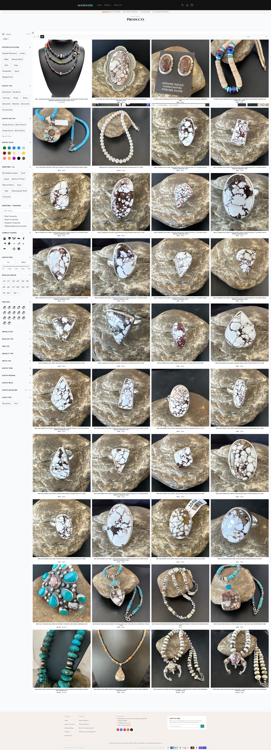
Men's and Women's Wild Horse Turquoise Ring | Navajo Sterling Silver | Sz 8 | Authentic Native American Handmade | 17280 (121, 559)
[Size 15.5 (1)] (23, 318)
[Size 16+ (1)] (4, 323)
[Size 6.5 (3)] (23, 307)
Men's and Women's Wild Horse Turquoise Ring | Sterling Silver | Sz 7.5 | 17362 (240, 558)
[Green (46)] (4, 148)
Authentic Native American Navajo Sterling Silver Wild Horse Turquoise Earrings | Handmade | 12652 (180, 100)
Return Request (84, 724)
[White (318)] (19, 153)
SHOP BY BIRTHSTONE (9, 390)
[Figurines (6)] (23, 238)
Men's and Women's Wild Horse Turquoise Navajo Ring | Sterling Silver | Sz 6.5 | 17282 (239, 363)
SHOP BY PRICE (7, 257)
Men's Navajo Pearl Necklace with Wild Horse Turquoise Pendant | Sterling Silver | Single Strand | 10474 (180, 624)
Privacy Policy (150, 747)
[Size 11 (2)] (14, 318)
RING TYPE (5, 346)
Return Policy (141, 747)
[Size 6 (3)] (19, 307)
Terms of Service (160, 747)
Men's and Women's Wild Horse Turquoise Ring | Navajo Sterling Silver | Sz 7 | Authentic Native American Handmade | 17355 (121, 494)
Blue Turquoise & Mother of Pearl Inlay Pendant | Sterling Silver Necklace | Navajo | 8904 (61, 167)
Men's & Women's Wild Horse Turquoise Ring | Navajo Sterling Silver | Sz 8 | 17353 (121, 363)
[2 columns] (35, 36)
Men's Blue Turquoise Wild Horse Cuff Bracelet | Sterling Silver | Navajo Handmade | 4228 (61, 624)
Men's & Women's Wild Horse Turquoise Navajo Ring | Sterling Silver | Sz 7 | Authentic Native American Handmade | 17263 (180, 168)
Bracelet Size (7, 332)
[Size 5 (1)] (9, 307)
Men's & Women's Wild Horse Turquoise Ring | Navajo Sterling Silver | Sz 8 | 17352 (62, 363)
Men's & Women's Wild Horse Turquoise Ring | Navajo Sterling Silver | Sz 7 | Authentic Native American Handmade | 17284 (61, 298)
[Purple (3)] (14, 158)
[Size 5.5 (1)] (14, 307)
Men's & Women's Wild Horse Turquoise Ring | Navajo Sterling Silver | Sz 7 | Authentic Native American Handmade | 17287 (121, 298)
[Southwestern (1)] (14, 249)
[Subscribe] (202, 726)
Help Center (68, 735)
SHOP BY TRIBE (7, 368)
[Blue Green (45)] (9, 148)
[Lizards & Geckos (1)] (19, 243)
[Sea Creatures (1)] (4, 249)
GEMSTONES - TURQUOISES (11, 206)
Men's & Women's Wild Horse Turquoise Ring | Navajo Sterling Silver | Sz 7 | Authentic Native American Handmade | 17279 (239, 233)
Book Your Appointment (86, 728)
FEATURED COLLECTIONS (10, 47)
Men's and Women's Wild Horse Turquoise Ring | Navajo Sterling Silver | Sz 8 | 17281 (239, 493)
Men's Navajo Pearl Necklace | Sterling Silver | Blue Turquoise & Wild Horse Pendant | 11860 (240, 624)
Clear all (28, 34)
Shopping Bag (69, 728)
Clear (26, 390)
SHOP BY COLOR (7, 142)
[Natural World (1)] (23, 243)
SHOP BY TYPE (7, 86)
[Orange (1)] (9, 158)
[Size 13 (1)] (19, 318)
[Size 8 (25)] (14, 313)
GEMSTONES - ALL (8, 167)
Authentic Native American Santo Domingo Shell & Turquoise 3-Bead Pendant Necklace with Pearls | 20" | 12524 (240, 100)
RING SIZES (6, 302)
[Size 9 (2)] (23, 313)
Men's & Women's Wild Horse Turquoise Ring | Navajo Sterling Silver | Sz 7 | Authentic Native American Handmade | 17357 (180, 298)
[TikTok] (131, 729)
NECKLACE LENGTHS (9, 275)
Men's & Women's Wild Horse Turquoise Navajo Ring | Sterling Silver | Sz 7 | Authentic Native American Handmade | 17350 (239, 168)
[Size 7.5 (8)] (9, 313)
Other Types (7, 397)
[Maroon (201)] (4, 153)
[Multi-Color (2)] (23, 158)
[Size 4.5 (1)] (4, 307)
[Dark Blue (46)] (14, 148)
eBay (124, 729)
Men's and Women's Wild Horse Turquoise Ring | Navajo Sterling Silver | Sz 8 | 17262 (180, 493)
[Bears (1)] (4, 238)
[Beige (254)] (14, 153)
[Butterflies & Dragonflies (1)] (14, 238)
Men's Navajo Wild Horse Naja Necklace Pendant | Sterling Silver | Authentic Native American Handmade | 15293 (239, 690)
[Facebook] (121, 729)
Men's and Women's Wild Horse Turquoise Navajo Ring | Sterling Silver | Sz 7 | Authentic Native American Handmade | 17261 (62, 429)
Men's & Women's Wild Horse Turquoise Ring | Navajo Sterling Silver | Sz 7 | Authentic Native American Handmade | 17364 (239, 298)
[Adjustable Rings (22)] (9, 323)
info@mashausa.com (124, 723)
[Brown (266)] (9, 153)
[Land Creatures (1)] (14, 243)
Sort (248, 36)
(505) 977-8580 (122, 720)
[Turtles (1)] (19, 249)
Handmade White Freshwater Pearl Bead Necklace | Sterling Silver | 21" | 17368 (121, 167)
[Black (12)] (19, 158)
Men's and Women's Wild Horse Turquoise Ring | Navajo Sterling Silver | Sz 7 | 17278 (180, 428)
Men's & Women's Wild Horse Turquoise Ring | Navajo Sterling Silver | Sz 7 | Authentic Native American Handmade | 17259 (180, 233)
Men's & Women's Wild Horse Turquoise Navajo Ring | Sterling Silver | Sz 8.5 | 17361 (120, 232)
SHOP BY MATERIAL (9, 375)
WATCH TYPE (6, 361)
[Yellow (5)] (23, 153)
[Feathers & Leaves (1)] (19, 238)
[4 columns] (42, 36)
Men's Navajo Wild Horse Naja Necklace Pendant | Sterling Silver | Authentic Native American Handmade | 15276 (180, 690)
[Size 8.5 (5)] (19, 313)
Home (132, 16)
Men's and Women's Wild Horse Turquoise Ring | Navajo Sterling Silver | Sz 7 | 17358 (239, 428)
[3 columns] (38, 36)
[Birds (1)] (9, 238)
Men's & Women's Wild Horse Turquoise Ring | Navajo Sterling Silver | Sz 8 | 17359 (180, 363)
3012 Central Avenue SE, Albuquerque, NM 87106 (132, 718)
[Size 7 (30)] (4, 313)
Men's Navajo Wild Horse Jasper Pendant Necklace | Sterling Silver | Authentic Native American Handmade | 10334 (121, 690)
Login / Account (70, 724)
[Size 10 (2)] (9, 318)
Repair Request (84, 720)
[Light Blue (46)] (23, 148)
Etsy (128, 729)
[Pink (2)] (4, 158)
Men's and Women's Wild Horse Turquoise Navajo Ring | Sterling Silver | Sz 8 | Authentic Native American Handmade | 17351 (121, 429)
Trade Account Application (87, 731)
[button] (108, 5)
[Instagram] (117, 729)
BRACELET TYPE (7, 354)
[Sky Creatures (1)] (9, 249)
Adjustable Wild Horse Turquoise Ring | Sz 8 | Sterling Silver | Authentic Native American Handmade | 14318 (121, 100)
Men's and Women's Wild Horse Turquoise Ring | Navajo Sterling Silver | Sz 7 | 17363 (61, 493)
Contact (67, 731)
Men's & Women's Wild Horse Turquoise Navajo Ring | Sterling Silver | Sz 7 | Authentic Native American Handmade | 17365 (61, 233)
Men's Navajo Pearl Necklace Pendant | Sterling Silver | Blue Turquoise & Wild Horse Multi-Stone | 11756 (121, 624)
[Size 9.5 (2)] (4, 318)
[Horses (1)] (9, 243)
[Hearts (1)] (4, 243)
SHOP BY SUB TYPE (8, 119)
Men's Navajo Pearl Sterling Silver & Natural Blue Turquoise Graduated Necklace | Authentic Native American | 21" (61, 690)
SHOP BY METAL (7, 383)
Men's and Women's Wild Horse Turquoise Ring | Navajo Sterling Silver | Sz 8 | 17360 (61, 558)
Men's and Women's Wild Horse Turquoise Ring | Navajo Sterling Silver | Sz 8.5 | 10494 (180, 558)
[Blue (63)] (19, 148)
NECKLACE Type (7, 339)
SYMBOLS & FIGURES (9, 233)
